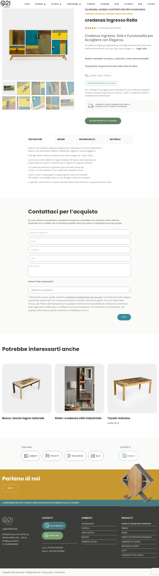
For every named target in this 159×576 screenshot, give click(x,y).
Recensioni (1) (87, 140)
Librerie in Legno (131, 542)
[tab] (40, 139)
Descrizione (35, 140)
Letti (124, 551)
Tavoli (124, 528)
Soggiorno (88, 524)
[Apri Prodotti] (60, 4)
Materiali (115, 140)
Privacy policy (47, 572)
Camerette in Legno (132, 555)
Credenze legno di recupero (119, 14)
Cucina (85, 528)
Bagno (85, 537)
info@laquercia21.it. (79, 310)
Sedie (124, 533)
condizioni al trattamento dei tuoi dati (83, 297)
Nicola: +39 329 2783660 (53, 551)
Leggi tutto (141, 48)
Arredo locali (89, 542)
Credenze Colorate (94, 14)
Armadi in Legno (130, 546)
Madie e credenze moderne (136, 524)
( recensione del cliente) (108, 28)
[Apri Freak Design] (80, 4)
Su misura (91, 10)
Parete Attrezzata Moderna (136, 537)
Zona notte (88, 533)
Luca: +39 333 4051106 (52, 548)
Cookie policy (59, 572)
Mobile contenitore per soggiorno (122, 10)
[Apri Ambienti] (44, 4)
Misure (61, 140)
